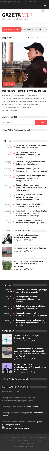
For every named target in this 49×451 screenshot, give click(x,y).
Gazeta (19, 15)
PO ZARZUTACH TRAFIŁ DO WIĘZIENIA (30, 248)
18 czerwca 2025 (22, 358)
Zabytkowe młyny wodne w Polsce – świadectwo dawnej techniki (31, 162)
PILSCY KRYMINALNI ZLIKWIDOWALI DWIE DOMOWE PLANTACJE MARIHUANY (29, 263)
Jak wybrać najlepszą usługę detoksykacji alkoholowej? (26, 236)
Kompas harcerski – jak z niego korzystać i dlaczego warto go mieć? (31, 169)
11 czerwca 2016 (22, 372)
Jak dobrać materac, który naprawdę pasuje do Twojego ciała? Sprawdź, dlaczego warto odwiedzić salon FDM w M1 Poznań (30, 352)
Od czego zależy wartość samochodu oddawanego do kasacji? (28, 154)
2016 (37, 37)
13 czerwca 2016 (22, 340)
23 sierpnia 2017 (22, 250)
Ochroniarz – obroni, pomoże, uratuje (24, 90)
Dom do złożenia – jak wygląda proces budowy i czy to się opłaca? (30, 221)
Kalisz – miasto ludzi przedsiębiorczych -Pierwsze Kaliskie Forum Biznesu (30, 367)
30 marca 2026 (22, 240)
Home (30, 37)
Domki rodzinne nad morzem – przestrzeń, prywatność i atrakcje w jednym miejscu (31, 187)
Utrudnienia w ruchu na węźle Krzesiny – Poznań (26, 336)
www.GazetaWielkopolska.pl (24, 446)
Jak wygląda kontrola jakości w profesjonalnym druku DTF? (29, 205)
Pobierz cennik (32, 406)
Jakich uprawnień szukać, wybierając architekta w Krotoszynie (31, 146)
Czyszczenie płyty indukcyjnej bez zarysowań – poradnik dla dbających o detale (30, 178)
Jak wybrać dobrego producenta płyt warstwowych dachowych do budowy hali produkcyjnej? (31, 213)
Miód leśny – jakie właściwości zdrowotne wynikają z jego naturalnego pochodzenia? (29, 197)
